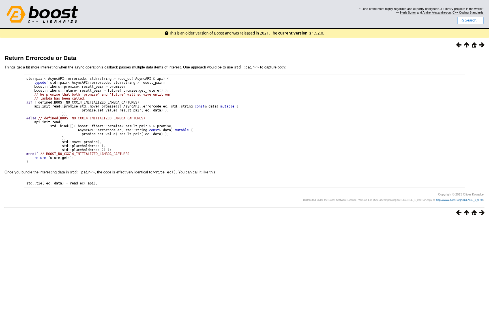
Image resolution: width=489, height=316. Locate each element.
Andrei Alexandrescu (436, 12)
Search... (472, 20)
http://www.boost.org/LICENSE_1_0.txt (459, 200)
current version (293, 33)
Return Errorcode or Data (40, 58)
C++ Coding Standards (468, 12)
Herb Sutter (408, 12)
